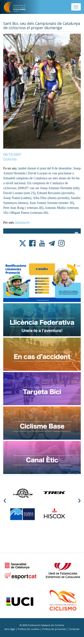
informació (22, 222)
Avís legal (10, 629)
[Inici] (17, 7)
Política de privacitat (54, 629)
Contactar (74, 629)
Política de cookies (29, 629)
